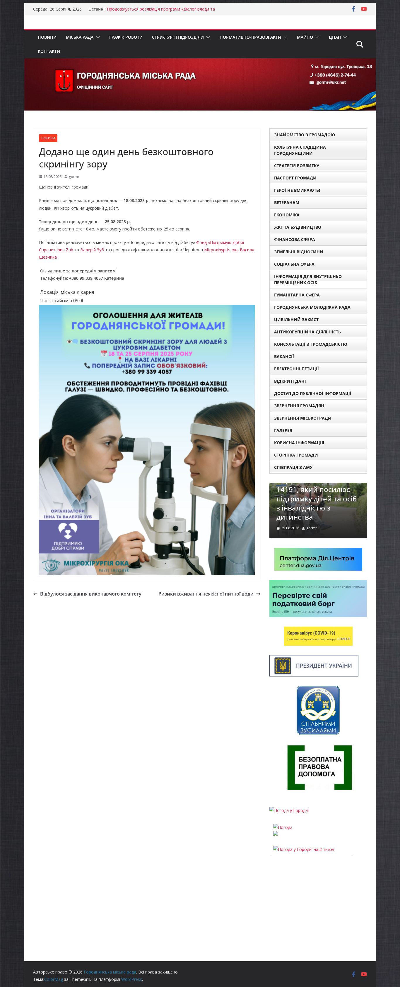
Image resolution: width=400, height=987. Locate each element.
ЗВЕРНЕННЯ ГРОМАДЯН (299, 405)
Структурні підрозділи (178, 37)
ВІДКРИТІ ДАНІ (290, 381)
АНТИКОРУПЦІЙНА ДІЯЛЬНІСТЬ (307, 332)
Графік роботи (126, 37)
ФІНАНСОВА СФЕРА (294, 239)
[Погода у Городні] (289, 810)
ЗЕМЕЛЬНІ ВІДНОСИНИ (298, 252)
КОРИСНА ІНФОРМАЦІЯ (299, 442)
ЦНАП (335, 37)
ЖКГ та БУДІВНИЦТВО (297, 227)
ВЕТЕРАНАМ (286, 202)
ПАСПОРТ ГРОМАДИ (295, 178)
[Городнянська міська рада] (200, 62)
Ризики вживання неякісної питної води (206, 594)
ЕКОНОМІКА (287, 215)
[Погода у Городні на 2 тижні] (303, 849)
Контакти (49, 51)
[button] (96, 37)
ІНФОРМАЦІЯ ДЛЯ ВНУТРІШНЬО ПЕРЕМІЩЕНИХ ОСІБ (308, 279)
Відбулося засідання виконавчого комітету (90, 594)
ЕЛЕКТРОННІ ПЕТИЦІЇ (296, 369)
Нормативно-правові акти (250, 37)
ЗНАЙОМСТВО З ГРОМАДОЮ (304, 135)
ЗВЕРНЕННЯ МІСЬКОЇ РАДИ (302, 418)
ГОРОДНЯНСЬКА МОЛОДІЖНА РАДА (312, 307)
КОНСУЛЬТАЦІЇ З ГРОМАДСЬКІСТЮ (310, 344)
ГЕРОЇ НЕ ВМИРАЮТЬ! (297, 190)
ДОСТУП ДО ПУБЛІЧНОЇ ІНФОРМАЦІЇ (312, 393)
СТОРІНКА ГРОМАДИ (296, 455)
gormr (74, 176)
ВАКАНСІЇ (284, 356)
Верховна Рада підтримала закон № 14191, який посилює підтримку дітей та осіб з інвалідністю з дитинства (316, 494)
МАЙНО (305, 37)
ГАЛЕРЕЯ (283, 430)
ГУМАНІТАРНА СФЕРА (297, 295)
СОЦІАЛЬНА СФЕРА (294, 264)
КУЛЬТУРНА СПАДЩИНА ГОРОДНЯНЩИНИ (300, 150)
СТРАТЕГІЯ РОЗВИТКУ (296, 165)
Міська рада (79, 37)
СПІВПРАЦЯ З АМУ (293, 467)
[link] (65, 249)
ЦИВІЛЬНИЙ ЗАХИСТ (296, 319)
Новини (47, 37)
